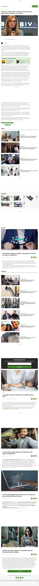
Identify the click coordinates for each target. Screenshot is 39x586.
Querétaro (22, 146)
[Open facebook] (16, 577)
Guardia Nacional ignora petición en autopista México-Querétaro (27, 281)
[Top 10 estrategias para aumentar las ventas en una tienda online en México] (19, 480)
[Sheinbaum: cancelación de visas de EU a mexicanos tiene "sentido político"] (17, 61)
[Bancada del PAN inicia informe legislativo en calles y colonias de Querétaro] (10, 159)
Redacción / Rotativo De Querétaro (8, 398)
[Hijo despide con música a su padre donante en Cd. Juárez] (5, 198)
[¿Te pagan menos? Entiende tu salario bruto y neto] (19, 380)
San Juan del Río (23, 290)
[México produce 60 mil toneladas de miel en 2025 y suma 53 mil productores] (3, 61)
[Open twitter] (18, 577)
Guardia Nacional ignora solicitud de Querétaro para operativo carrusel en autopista (27, 303)
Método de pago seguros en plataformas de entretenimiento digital (17, 551)
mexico (11, 122)
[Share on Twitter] (8, 125)
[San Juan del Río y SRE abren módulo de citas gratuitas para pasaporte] (30, 198)
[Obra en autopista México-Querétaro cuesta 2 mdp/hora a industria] (10, 314)
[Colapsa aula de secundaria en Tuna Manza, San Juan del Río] (10, 337)
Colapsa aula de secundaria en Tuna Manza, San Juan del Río (27, 338)
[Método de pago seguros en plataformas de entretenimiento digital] (19, 536)
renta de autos (31, 461)
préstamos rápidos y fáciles (24, 262)
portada (7, 122)
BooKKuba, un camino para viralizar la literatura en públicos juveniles (28, 326)
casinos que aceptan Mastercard (23, 563)
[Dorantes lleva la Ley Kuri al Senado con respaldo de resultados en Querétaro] (10, 136)
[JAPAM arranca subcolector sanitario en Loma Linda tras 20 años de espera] (5, 204)
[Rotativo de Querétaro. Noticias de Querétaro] (17, 6)
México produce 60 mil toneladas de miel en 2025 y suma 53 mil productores (10, 62)
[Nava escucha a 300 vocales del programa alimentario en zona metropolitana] (10, 147)
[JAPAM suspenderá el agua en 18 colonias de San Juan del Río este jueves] (10, 291)
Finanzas (5, 9)
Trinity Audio (10, 39)
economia (3, 122)
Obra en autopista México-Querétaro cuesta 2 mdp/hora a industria (27, 315)
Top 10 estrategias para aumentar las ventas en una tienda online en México (18, 495)
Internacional (23, 324)
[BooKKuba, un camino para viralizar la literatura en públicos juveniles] (10, 325)
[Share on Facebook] (6, 125)
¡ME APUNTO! (19, 366)
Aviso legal (10, 575)
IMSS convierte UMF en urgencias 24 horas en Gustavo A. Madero (29, 171)
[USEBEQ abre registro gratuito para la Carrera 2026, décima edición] (18, 204)
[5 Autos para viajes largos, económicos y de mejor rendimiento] (19, 438)
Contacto (29, 575)
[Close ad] (38, 581)
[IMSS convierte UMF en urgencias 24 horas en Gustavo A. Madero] (10, 170)
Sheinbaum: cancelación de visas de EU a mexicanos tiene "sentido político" (25, 62)
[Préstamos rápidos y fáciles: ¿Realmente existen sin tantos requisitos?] (19, 239)
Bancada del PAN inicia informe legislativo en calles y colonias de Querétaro (29, 160)
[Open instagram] (20, 577)
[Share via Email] (10, 125)
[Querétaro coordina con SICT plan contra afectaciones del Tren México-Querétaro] (18, 198)
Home (2, 9)
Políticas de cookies (23, 575)
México (21, 169)
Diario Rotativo (7, 42)
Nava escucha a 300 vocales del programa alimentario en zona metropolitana (29, 148)
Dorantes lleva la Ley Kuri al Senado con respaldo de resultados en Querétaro (28, 137)
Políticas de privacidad (16, 575)
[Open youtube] (22, 577)
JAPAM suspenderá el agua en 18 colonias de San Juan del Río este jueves (28, 292)
